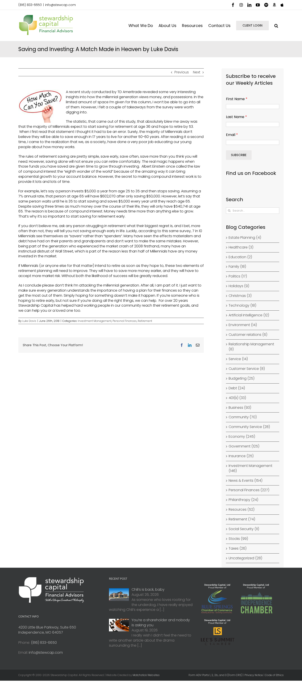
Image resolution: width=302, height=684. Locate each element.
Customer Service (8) (247, 368)
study (86, 91)
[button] (276, 25)
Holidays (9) (239, 286)
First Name (236, 98)
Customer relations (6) (248, 334)
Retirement (145, 321)
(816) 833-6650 (30, 5)
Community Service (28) (249, 426)
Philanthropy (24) (243, 499)
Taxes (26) (238, 548)
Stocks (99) (238, 538)
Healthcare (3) (241, 247)
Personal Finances (125, 321)
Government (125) (244, 446)
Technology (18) (242, 305)
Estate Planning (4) (245, 237)
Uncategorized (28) (245, 558)
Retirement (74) (242, 519)
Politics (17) (238, 276)
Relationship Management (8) (251, 347)
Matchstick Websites (146, 675)
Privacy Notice (254, 675)
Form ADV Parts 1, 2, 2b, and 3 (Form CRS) (216, 675)
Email (232, 134)
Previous (181, 72)
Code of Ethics (274, 675)
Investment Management (94, 321)
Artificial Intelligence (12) (249, 315)
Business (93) (240, 407)
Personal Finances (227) (249, 490)
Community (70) (243, 417)
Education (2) (240, 257)
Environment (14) (243, 325)
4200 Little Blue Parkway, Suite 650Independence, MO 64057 (47, 630)
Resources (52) (241, 509)
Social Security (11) (244, 529)
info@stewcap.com (60, 5)
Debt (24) (237, 388)
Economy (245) (242, 436)
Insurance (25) (241, 456)
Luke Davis (29, 321)
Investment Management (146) (250, 468)
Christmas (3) (240, 295)
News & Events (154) (245, 480)
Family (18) (237, 266)
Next (196, 72)
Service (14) (238, 359)
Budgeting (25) (241, 378)
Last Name (236, 116)
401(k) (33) (237, 397)
